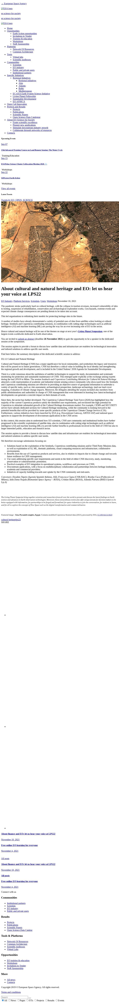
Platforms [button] (11, 46)
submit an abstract (26, 339)
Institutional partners (22, 72)
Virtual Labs (12, 949)
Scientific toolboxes (22, 59)
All (6, 1000)
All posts (5, 858)
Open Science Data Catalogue (26, 117)
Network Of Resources (23, 49)
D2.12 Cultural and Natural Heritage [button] (18, 359)
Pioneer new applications (24, 125)
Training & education (22, 38)
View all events (8, 188)
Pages (23, 1000)
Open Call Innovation (17, 104)
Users (43, 301)
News (14, 1000)
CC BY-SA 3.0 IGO (104, 515)
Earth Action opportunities (25, 33)
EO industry (18, 67)
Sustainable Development (24, 99)
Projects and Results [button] (16, 106)
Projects (16, 109)
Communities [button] (13, 62)
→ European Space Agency (14, 3)
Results (51, 1000)
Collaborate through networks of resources (32, 130)
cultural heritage (8, 519)
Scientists (17, 65)
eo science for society (11, 13)
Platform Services (21, 301)
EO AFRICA (19, 101)
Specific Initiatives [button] (15, 75)
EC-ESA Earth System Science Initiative (31, 93)
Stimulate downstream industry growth (30, 127)
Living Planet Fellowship (24, 96)
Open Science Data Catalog (19, 930)
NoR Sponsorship (21, 44)
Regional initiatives (27, 80)
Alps (21, 83)
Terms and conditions (11, 992)
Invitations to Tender (22, 36)
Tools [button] (9, 54)
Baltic (21, 88)
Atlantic (22, 86)
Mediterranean (25, 91)
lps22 (18, 519)
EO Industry (6, 301)
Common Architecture (23, 52)
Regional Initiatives (21, 78)
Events (61, 1000)
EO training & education (18, 960)
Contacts (11, 133)
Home (10, 28)
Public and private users (24, 70)
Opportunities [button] (13, 31)
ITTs (31, 1000)
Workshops (18, 41)
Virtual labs (18, 57)
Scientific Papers (20, 114)
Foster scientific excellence (25, 122)
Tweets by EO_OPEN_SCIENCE (17, 200)
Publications (18, 112)
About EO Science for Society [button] (21, 120)
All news (11, 979)
